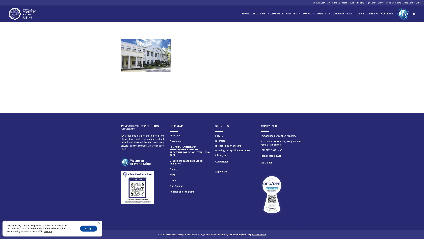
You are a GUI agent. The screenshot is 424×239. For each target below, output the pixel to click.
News (172, 175)
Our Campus (176, 186)
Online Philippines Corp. (240, 235)
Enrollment (176, 141)
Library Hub (221, 155)
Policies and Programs (182, 192)
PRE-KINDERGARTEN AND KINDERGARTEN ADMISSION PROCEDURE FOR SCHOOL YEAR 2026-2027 (190, 151)
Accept (88, 228)
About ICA (175, 135)
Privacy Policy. (259, 235)
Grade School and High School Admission (186, 162)
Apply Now (221, 171)
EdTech (219, 136)
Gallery (174, 169)
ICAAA (173, 180)
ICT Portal (220, 141)
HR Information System (228, 145)
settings (48, 231)
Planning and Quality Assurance (232, 150)
